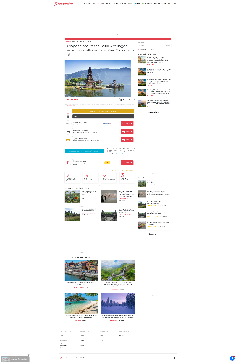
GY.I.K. (101, 335)
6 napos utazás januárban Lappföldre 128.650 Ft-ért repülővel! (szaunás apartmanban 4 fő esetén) (118, 316)
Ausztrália (82, 345)
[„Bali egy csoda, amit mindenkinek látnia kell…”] (72, 203)
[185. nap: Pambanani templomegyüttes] (72, 221)
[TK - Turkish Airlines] (107, 125)
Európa (82, 335)
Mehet (168, 45)
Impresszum (63, 343)
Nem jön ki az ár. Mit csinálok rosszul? (122, 170)
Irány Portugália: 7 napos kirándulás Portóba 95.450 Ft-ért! (81, 283)
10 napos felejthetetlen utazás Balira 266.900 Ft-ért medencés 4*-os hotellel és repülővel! (159, 81)
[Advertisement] (118, 21)
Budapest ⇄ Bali (80, 122)
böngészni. (114, 111)
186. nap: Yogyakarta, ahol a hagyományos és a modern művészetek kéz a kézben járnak (126, 193)
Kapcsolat (122, 335)
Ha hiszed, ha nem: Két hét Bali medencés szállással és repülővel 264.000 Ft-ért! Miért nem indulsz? (158, 102)
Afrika (81, 343)
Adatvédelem (63, 340)
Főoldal (62, 335)
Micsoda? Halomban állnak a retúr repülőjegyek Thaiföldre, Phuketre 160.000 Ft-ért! (81, 316)
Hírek (138, 3)
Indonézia (85, 197)
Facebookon (71, 105)
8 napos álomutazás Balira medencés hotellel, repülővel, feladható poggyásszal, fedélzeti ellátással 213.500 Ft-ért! (157, 59)
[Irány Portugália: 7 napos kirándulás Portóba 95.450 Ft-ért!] (81, 280)
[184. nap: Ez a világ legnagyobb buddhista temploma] (109, 221)
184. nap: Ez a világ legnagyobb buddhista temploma (126, 210)
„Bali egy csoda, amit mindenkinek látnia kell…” (89, 192)
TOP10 (101, 340)
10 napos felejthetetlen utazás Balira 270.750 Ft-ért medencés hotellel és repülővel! (159, 70)
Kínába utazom (160, 3)
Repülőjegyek (128, 3)
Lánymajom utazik (125, 198)
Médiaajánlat (63, 345)
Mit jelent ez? (119, 154)
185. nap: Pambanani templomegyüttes (89, 210)
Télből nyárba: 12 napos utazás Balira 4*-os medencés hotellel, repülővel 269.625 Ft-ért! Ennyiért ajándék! (159, 91)
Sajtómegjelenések (65, 348)
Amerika (82, 340)
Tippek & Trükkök (104, 338)
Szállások (117, 3)
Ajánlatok (106, 3)
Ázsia (81, 338)
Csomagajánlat (92, 3)
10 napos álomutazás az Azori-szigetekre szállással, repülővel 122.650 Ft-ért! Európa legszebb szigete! (118, 284)
